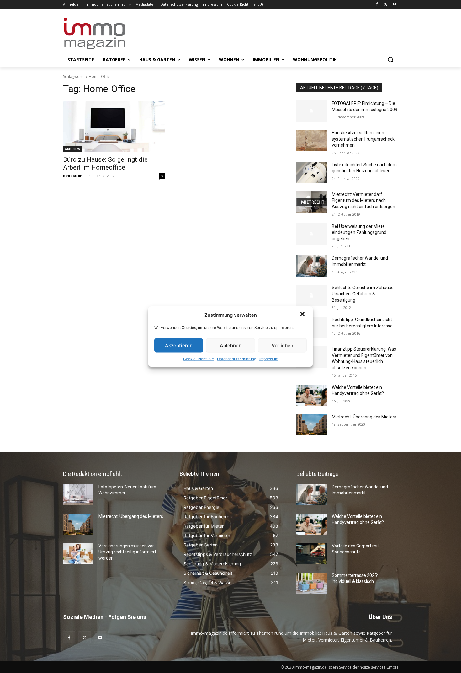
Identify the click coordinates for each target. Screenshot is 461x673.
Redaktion (72, 175)
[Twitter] (385, 4)
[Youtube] (394, 4)
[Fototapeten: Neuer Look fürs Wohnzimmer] (78, 494)
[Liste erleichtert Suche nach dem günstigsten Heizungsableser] (311, 172)
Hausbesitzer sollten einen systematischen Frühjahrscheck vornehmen (363, 139)
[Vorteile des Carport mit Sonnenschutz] (311, 553)
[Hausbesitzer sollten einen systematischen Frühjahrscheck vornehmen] (311, 140)
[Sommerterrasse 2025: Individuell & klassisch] (311, 583)
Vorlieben (282, 345)
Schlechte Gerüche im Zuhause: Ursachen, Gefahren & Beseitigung (363, 293)
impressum (268, 359)
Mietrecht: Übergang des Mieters (364, 416)
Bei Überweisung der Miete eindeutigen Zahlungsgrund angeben (359, 232)
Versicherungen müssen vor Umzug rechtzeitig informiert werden (127, 552)
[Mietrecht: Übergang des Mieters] (311, 424)
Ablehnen (230, 345)
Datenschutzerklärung (236, 359)
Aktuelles (72, 149)
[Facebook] (377, 4)
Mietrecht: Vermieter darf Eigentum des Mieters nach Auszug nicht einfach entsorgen (363, 200)
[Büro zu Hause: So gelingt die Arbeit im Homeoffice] (114, 126)
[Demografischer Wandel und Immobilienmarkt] (311, 266)
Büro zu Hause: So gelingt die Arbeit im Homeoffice (105, 163)
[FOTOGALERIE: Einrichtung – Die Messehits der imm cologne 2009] (311, 111)
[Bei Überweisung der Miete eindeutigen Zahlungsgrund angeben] (311, 234)
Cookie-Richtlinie (198, 359)
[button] (303, 315)
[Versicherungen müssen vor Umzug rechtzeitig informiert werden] (78, 553)
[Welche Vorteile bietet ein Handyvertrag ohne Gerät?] (311, 395)
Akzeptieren (179, 345)
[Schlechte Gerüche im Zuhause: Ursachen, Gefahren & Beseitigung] (311, 295)
